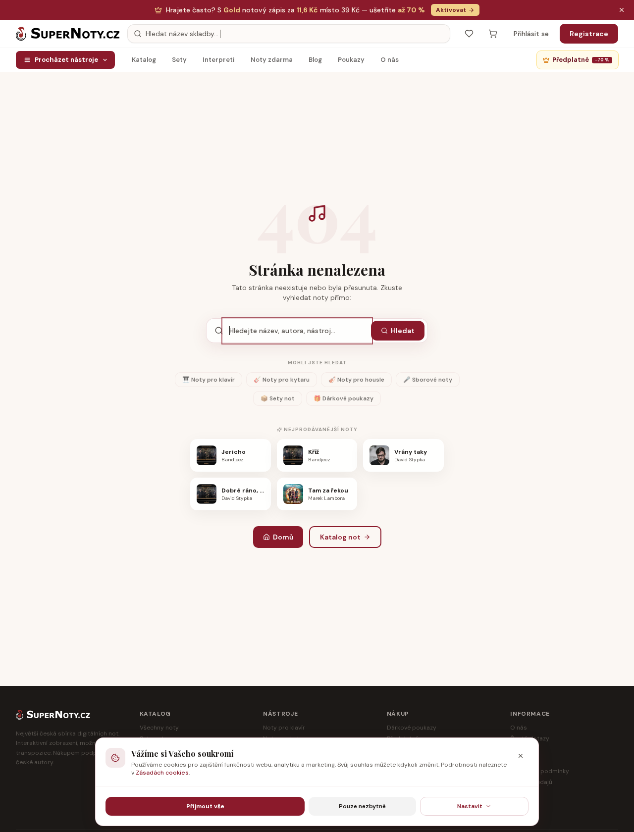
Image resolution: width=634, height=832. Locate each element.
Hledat (403, 330)
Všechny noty (159, 728)
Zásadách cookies (162, 773)
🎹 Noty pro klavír (208, 380)
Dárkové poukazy (411, 728)
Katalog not (340, 537)
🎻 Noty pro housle (356, 380)
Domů (283, 537)
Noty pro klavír (284, 728)
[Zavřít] (520, 756)
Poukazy (351, 59)
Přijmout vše (205, 806)
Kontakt (521, 804)
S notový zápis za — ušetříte (295, 9)
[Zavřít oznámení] (621, 9)
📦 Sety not (278, 398)
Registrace (589, 33)
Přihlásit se (531, 33)
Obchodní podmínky (539, 771)
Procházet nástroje (66, 59)
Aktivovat (451, 10)
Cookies (522, 793)
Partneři (521, 749)
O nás (389, 59)
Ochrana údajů (531, 782)
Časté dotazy (529, 738)
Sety (179, 59)
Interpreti (219, 59)
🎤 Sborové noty (427, 380)
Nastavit (469, 806)
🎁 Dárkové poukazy (343, 398)
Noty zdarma (272, 59)
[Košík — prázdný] (493, 34)
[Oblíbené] (469, 34)
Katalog (144, 59)
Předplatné (580, 59)
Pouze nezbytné (362, 806)
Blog (315, 59)
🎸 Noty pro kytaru (282, 380)
